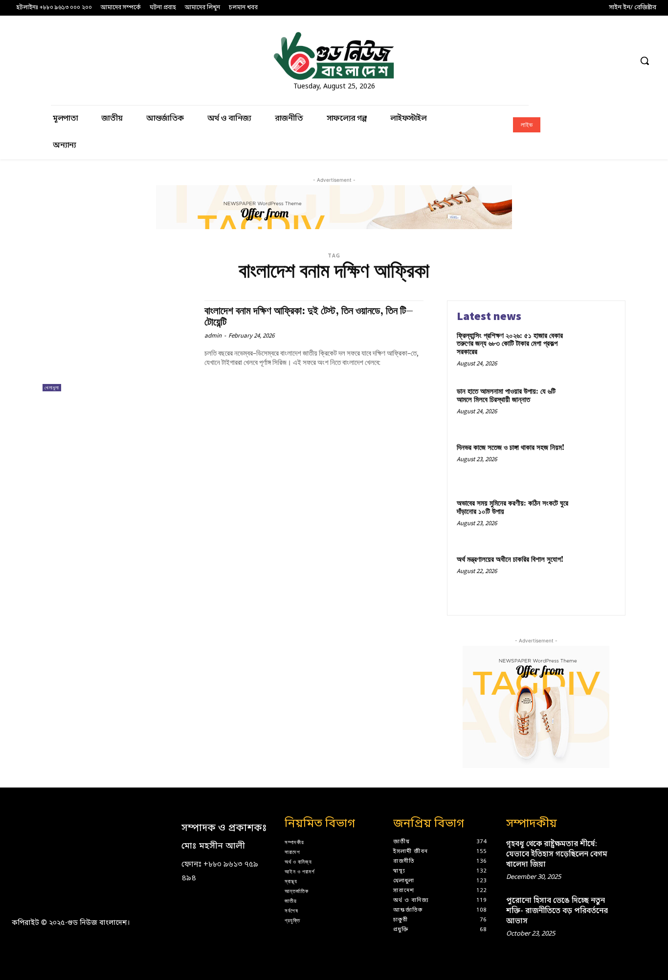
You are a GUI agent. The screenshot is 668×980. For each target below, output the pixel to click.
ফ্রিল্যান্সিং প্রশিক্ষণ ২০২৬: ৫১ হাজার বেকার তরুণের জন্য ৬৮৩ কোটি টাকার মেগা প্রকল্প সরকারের (510, 344)
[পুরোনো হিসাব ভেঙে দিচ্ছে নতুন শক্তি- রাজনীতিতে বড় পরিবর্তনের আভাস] (641, 909)
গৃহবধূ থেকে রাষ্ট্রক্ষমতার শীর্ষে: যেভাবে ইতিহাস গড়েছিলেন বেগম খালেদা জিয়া (556, 854)
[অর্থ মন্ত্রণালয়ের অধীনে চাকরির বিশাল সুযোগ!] (595, 575)
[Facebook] (532, 60)
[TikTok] (587, 60)
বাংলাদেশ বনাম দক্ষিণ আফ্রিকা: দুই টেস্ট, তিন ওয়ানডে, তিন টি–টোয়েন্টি (308, 317)
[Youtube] (623, 60)
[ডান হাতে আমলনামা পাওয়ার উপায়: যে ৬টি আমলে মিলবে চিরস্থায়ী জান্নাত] (595, 406)
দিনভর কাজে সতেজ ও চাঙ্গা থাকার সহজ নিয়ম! (510, 447)
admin (213, 335)
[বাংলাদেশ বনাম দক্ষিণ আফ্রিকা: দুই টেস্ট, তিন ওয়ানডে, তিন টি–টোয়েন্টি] (119, 346)
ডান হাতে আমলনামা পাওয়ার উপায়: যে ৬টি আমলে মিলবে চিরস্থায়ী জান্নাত (506, 396)
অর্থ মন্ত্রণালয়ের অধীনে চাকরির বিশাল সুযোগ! (510, 559)
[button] (644, 60)
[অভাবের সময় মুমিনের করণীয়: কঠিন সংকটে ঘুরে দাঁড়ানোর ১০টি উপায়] (595, 518)
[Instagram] (550, 60)
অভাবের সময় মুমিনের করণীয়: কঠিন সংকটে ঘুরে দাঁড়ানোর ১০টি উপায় (512, 507)
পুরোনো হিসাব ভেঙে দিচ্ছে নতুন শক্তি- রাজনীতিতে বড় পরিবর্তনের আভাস (557, 911)
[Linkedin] (569, 60)
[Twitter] (605, 60)
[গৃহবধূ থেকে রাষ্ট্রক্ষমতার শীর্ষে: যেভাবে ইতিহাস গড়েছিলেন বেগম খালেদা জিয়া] (641, 852)
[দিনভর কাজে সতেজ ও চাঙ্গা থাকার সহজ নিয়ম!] (595, 463)
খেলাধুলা (52, 387)
